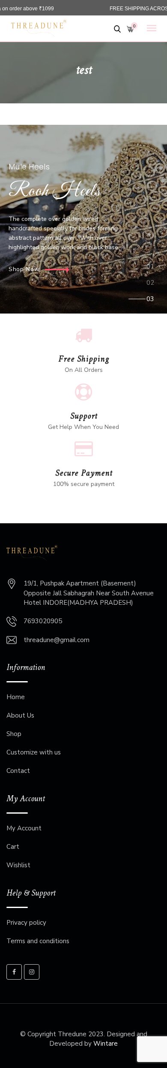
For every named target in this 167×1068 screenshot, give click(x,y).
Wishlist (18, 865)
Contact (18, 770)
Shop (13, 734)
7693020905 (43, 621)
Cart (12, 846)
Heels (55, 192)
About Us (20, 715)
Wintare (105, 1043)
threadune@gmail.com (56, 640)
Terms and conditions (37, 941)
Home (15, 697)
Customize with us (33, 752)
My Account (24, 828)
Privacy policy (26, 922)
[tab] (150, 268)
